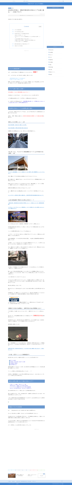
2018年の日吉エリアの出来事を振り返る (22, 33)
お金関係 (51, 52)
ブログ (51, 57)
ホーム (14, 1)
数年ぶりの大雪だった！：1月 (20, 35)
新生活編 (51, 67)
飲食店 (51, 74)
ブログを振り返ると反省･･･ (20, 31)
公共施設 (51, 62)
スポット (51, 54)
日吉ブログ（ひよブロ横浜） (36, 3)
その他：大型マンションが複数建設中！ (22, 41)
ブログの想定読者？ (18, 29)
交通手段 (51, 59)
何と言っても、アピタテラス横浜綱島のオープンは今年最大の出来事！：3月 (27, 37)
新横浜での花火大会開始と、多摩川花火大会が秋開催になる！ (25, 40)
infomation (51, 49)
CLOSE (40, 26)
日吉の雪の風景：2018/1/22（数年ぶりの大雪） (17, 124)
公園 (50, 64)
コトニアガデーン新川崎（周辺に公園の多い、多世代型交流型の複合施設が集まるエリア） (26, 195)
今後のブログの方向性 (19, 45)
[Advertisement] (26, 58)
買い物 (51, 69)
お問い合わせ (25, 1)
